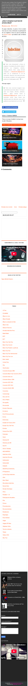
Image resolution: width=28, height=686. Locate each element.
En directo (5, 411)
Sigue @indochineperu (7, 279)
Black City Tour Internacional (10, 353)
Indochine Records (7, 457)
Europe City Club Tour (8, 425)
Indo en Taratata (7, 448)
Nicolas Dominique (7, 489)
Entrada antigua (23, 207)
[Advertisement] (13, 228)
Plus (4, 500)
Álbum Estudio (6, 319)
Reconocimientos (7, 509)
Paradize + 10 (6, 494)
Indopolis (5, 465)
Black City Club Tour (8, 342)
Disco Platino (6, 399)
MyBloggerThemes (17, 684)
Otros (4, 491)
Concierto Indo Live (7, 376)
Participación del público (9, 497)
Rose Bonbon (6, 517)
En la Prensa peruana (8, 414)
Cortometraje (6, 394)
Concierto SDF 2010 (8, 382)
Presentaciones (7, 506)
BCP (4, 336)
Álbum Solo (5, 324)
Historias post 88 (7, 442)
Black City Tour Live (8, 356)
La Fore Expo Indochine (9, 474)
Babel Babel (6, 333)
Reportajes (5, 514)
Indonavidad (6, 463)
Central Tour (6, 362)
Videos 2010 (6, 535)
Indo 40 (4, 445)
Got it (19, 14)
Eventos (5, 428)
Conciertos (5, 391)
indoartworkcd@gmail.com (18, 71)
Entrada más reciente (6, 207)
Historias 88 (6, 440)
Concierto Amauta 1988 (9, 370)
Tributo (4, 532)
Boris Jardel (6, 359)
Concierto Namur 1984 (8, 379)
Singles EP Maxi (7, 523)
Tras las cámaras (7, 529)
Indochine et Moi (7, 454)
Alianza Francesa (7, 327)
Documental (6, 405)
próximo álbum (7, 34)
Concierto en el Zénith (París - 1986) (16, 597)
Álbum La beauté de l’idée (9, 322)
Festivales (5, 434)
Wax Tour (5, 537)
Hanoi (4, 437)
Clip (4, 365)
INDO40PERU (6, 451)
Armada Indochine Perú (9, 330)
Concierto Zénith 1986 (8, 388)
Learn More (11, 14)
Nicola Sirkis (6, 486)
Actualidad (15, 25)
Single (4, 520)
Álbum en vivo (6, 316)
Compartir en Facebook (11, 107)
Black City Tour (6, 350)
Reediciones (6, 512)
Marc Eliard (5, 480)
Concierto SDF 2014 (8, 385)
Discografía (5, 402)
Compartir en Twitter (10, 111)
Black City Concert (7, 345)
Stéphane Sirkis (7, 526)
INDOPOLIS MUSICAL (9, 468)
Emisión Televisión (7, 408)
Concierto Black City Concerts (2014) (12, 373)
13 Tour (4, 310)
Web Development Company (16, 683)
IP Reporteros (6, 471)
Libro (4, 477)
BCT (4, 339)
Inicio (15, 207)
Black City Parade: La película (10, 347)
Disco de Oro (6, 396)
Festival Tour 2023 (7, 431)
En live (4, 417)
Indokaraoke (6, 460)
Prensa (4, 503)
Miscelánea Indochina (8, 483)
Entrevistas (5, 419)
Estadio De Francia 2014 (9, 422)
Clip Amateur (6, 368)
